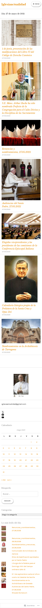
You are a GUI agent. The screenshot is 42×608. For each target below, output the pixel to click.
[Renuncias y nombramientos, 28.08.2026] (3, 535)
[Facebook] (21, 414)
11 (9, 454)
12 (15, 454)
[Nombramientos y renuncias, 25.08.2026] (3, 541)
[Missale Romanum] (3, 587)
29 (32, 466)
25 (9, 466)
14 (26, 454)
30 (37, 466)
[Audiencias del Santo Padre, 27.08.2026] (3, 582)
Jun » (9, 480)
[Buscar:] (19, 494)
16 (37, 454)
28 (26, 466)
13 (20, 454)
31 (3, 472)
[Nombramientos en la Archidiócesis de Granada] (3, 576)
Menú (36, 4)
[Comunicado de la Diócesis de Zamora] (3, 546)
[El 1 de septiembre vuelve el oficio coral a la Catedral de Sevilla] (3, 571)
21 (26, 460)
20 (20, 460)
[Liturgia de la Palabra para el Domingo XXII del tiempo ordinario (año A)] (3, 566)
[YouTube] (21, 417)
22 (32, 460)
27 (20, 466)
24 (4, 466)
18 (9, 460)
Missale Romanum (19, 593)
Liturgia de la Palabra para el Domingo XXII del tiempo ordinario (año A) (23, 566)
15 (31, 454)
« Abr (3, 480)
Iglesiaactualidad (13, 4)
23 (37, 460)
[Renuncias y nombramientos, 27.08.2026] (3, 530)
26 (15, 466)
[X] (21, 412)
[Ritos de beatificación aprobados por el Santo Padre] (3, 551)
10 (4, 454)
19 (15, 460)
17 (3, 460)
